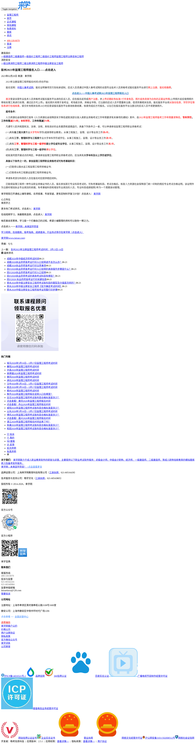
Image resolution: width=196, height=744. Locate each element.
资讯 (9, 35)
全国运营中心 (21, 616)
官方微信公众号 (9, 639)
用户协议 (102, 741)
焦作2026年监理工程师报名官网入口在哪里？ (30, 394)
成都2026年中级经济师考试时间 (23, 258)
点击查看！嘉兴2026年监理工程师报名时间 (29, 418)
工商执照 (54, 472)
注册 (9, 47)
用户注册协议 (8, 633)
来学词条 (5, 643)
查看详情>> (63, 741)
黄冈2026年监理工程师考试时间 (23, 377)
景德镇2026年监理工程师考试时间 (24, 373)
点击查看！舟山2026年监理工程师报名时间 (29, 404)
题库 (9, 32)
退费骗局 (5, 622)
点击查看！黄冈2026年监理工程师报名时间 (29, 401)
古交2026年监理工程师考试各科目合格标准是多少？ (33, 397)
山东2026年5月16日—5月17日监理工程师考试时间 (32, 411)
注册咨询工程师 (76, 56)
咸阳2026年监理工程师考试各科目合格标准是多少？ (33, 408)
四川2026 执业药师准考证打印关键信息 (26, 279)
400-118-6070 (13, 40)
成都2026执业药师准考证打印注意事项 (26, 265)
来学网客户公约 (9, 626)
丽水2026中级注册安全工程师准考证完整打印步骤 (32, 289)
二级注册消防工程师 (32, 63)
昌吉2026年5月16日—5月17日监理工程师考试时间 (32, 387)
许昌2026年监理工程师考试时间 (23, 370)
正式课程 (11, 22)
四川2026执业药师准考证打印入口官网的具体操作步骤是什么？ (39, 269)
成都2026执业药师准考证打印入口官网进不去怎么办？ (34, 262)
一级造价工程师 (32, 56)
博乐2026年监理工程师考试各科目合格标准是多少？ (33, 415)
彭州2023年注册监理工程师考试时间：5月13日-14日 (37, 249)
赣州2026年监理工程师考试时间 (23, 390)
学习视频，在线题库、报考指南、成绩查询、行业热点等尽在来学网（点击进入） (42, 232)
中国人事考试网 (25, 87)
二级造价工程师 (48, 56)
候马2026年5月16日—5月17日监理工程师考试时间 (32, 363)
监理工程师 (13, 15)
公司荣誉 (5, 646)
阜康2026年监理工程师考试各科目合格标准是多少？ (33, 425)
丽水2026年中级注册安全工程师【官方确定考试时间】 (34, 286)
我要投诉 (5, 594)
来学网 (97, 194)
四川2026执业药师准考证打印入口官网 (26, 272)
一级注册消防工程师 (11, 63)
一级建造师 (7, 56)
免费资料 (11, 28)
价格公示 (5, 629)
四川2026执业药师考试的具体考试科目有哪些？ (31, 276)
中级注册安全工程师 (52, 63)
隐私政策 (5, 636)
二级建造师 (18, 56)
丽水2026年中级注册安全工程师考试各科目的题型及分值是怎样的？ (41, 283)
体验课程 (11, 25)
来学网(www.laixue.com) (13, 238)
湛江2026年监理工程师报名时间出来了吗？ (29, 421)
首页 (9, 18)
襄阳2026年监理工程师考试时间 (23, 366)
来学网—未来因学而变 (26, 226)
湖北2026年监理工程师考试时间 (23, 380)
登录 (9, 44)
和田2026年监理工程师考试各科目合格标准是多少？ (33, 428)
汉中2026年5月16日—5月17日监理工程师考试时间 (32, 384)
